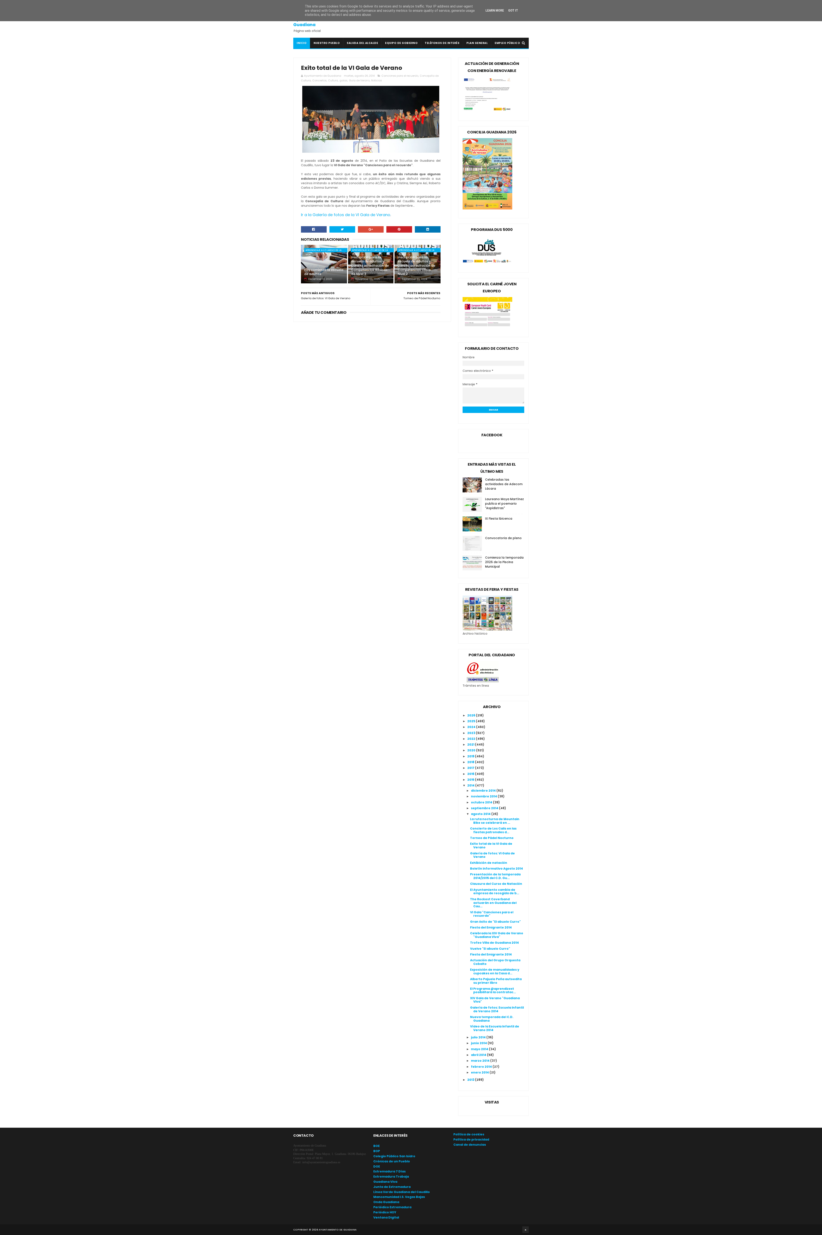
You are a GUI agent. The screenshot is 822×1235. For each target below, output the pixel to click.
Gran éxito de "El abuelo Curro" (495, 922)
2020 (471, 750)
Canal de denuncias (469, 1144)
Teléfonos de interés (442, 43)
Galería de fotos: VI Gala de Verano (492, 855)
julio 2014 (478, 1037)
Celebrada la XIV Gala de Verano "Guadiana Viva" (496, 935)
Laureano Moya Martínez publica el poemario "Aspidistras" (504, 503)
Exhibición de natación (488, 863)
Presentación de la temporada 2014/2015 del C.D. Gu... (495, 876)
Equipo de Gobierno (401, 43)
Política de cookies (468, 1134)
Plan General (477, 43)
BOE (376, 1146)
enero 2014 (480, 1072)
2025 (471, 721)
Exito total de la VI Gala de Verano (491, 845)
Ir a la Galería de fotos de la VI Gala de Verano (345, 214)
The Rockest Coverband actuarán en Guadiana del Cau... (493, 903)
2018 (471, 762)
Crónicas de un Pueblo (391, 1161)
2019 (471, 756)
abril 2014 (479, 1055)
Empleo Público (507, 43)
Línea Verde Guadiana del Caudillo (401, 1192)
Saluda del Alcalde (362, 43)
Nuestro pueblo (327, 43)
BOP (376, 1151)
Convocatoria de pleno (503, 538)
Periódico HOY (384, 1212)
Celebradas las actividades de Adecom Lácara (504, 484)
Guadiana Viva (385, 1182)
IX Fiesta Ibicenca (498, 518)
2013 (471, 1080)
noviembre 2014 (484, 796)
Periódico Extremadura (392, 1207)
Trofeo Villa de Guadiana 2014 (494, 942)
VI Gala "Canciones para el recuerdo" (491, 914)
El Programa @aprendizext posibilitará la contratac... (493, 990)
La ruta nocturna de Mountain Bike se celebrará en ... (494, 821)
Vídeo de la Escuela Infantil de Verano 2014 (494, 1028)
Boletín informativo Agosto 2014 (496, 868)
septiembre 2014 (485, 808)
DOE (376, 1166)
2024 (471, 727)
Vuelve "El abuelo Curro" (490, 948)
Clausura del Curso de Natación (496, 884)
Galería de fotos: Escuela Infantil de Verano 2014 (497, 1009)
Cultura (333, 80)
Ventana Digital (386, 1217)
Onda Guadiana (386, 1202)
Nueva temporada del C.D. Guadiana (491, 1019)
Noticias (376, 80)
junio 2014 (479, 1043)
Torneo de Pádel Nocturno (492, 838)
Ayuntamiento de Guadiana (312, 22)
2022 (471, 739)
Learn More (494, 10)
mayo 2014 (480, 1049)
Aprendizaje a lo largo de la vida (323, 250)
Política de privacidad (471, 1139)
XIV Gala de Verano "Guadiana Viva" (495, 1000)
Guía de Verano (359, 80)
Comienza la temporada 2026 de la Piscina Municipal (504, 562)
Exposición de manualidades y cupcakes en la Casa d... (494, 971)
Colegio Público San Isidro (394, 1156)
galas (343, 80)
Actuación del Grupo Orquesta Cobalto (495, 962)
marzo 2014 (480, 1061)
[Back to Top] (525, 1229)
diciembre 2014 (483, 790)
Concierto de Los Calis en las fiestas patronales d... (493, 830)
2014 (471, 785)
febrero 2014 (482, 1067)
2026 (471, 715)
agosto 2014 (481, 814)
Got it (513, 10)
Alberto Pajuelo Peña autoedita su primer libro (496, 981)
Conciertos (319, 80)
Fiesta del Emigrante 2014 (491, 927)
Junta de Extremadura (392, 1187)
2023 (471, 733)
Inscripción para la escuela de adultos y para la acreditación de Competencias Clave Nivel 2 (416, 265)
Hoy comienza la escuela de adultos (323, 272)
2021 (471, 744)
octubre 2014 (482, 802)
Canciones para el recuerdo (399, 76)
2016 (471, 774)
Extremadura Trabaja (391, 1176)
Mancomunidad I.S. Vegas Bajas (399, 1197)
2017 (471, 768)
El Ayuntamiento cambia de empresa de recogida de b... (494, 892)
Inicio (302, 43)
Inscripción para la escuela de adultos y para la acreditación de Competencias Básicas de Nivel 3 (370, 265)
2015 (471, 779)
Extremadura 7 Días (389, 1171)
